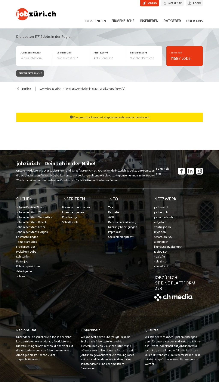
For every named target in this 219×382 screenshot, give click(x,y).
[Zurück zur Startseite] (173, 300)
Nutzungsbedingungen (122, 227)
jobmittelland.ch (164, 217)
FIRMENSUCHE (123, 21)
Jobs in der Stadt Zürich (31, 212)
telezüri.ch (160, 261)
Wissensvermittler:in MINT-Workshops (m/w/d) (95, 89)
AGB (111, 217)
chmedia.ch (161, 266)
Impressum (114, 231)
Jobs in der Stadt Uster (30, 227)
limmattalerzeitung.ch (168, 246)
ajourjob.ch (161, 241)
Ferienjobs (23, 261)
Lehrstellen (23, 256)
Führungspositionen (28, 266)
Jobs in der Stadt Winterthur (34, 217)
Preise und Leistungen (76, 207)
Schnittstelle (70, 222)
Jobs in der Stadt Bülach (31, 222)
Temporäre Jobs (26, 241)
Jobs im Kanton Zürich (30, 207)
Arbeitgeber (24, 271)
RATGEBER (172, 21)
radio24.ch (160, 251)
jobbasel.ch (161, 207)
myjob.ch (160, 231)
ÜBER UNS (194, 21)
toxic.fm (159, 256)
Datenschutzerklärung (122, 222)
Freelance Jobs (25, 246)
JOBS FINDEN (95, 21)
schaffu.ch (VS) (163, 236)
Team (111, 207)
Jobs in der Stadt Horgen (32, 231)
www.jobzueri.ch (50, 89)
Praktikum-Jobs (26, 251)
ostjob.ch (160, 222)
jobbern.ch (161, 212)
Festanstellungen (27, 236)
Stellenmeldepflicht (121, 236)
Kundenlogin (70, 217)
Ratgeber (114, 212)
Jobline (20, 276)
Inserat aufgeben (73, 212)
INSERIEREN (149, 21)
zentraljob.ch (162, 227)
